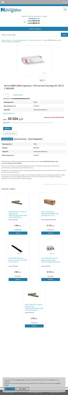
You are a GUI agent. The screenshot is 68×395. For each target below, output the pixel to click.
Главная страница (6, 40)
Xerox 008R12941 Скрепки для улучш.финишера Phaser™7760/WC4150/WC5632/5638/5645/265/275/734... (50, 260)
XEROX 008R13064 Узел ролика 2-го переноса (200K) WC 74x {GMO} (17, 260)
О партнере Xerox (18, 94)
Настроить (22, 389)
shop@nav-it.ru (34, 18)
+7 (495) (33, 23)
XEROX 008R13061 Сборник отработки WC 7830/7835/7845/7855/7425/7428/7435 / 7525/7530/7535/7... (17, 214)
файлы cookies (20, 380)
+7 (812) (33, 21)
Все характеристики (8, 113)
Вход (66, 2)
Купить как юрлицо (10, 133)
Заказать (7, 128)
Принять (10, 389)
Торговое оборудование (20, 40)
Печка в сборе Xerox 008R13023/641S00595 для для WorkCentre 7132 (50, 213)
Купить (18, 233)
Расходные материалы (35, 40)
